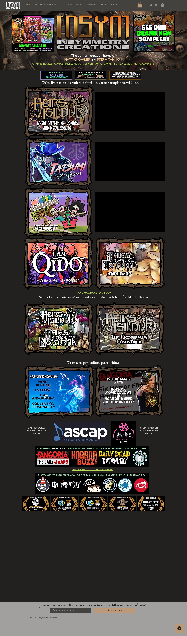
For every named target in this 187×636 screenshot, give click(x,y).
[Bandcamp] (162, 5)
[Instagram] (157, 5)
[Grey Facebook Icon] (145, 5)
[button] (139, 4)
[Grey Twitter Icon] (151, 5)
